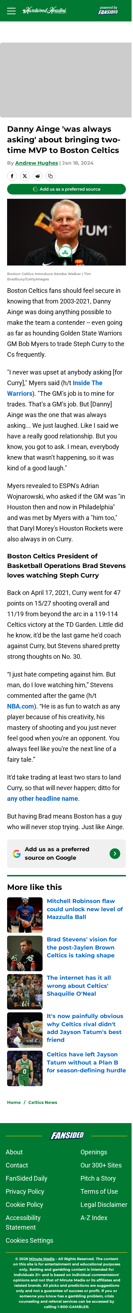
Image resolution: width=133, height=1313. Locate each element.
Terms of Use (99, 1191)
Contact (17, 1165)
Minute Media (42, 1259)
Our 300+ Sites (101, 1165)
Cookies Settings (29, 1240)
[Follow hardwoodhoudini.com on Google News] (115, 853)
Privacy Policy (25, 1191)
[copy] (50, 176)
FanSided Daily (27, 1178)
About (14, 1152)
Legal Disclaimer (104, 1204)
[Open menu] (11, 10)
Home (14, 1102)
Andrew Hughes (36, 163)
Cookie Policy (24, 1204)
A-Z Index (94, 1217)
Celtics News (42, 1102)
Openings (94, 1152)
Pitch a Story (98, 1178)
